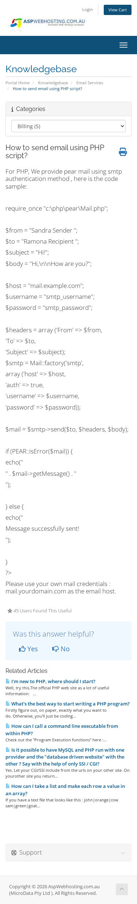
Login (87, 9)
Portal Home (17, 82)
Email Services (89, 82)
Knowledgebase (53, 82)
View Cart (118, 9)
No (64, 648)
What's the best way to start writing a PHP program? (70, 703)
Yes (32, 648)
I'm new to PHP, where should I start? (52, 681)
